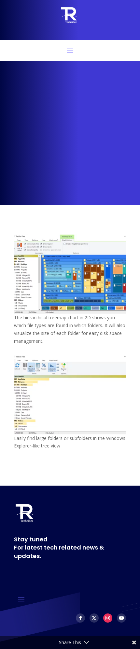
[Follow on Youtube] (121, 618)
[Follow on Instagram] (107, 618)
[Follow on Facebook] (80, 618)
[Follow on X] (94, 618)
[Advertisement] (70, 135)
